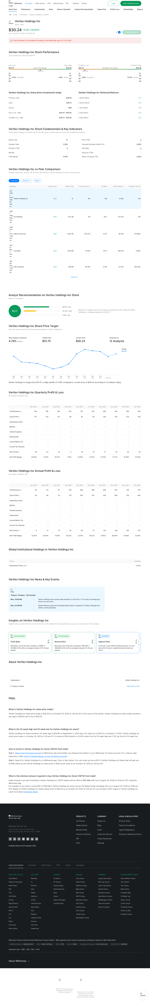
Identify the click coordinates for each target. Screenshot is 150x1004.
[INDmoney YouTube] (23, 839)
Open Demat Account (131, 3)
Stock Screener (103, 907)
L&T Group (79, 903)
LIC (10, 918)
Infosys (11, 900)
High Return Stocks (105, 896)
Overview (14, 181)
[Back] (10, 15)
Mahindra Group (81, 900)
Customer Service (104, 834)
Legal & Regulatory (127, 830)
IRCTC (11, 910)
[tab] (16, 866)
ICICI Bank (12, 896)
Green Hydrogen (59, 900)
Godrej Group (80, 907)
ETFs (49, 3)
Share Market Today (128, 878)
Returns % (26, 181)
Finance (34, 921)
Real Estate (35, 907)
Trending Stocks (126, 907)
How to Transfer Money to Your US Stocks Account (45, 756)
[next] (139, 641)
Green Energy (58, 885)
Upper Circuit (125, 900)
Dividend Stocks (104, 893)
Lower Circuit (125, 903)
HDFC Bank (13, 885)
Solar (55, 893)
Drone (55, 896)
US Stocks (28, 3)
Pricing (84, 3)
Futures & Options (83, 834)
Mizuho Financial (20, 234)
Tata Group (80, 878)
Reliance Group (81, 885)
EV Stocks (57, 882)
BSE (32, 949)
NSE (27, 949)
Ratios (37, 181)
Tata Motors (13, 878)
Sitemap (100, 843)
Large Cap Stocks (104, 878)
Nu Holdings (18, 217)
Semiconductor (58, 889)
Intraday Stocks (126, 914)
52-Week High (126, 893)
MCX (38, 949)
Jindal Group (80, 914)
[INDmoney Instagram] (27, 839)
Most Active (125, 889)
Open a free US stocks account (28, 753)
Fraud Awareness (104, 838)
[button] (118, 32)
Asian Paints (13, 928)
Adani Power (13, 907)
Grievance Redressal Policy (130, 834)
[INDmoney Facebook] (10, 839)
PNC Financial (19, 267)
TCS (10, 893)
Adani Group (80, 882)
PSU (32, 910)
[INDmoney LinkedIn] (14, 839)
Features (76, 3)
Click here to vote (133, 686)
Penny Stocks (103, 889)
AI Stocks (56, 878)
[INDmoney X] (19, 839)
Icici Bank (17, 251)
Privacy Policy (125, 821)
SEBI (23, 949)
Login (113, 3)
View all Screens (104, 903)
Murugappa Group (82, 918)
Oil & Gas (34, 925)
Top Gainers (125, 882)
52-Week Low (125, 896)
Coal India (12, 925)
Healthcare (35, 928)
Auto (32, 889)
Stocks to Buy (126, 910)
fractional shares (31, 792)
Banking (34, 878)
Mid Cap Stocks (104, 882)
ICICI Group (80, 910)
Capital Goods (36, 918)
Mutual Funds (58, 3)
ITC (10, 914)
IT (32, 882)
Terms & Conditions (127, 825)
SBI (10, 889)
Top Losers (125, 885)
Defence (34, 896)
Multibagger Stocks (105, 900)
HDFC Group (80, 896)
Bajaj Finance (13, 903)
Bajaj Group (80, 889)
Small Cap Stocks (104, 885)
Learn (99, 830)
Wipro (11, 921)
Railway (34, 914)
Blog (99, 825)
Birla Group (80, 893)
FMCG (33, 893)
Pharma (34, 885)
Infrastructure (36, 903)
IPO (67, 3)
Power (33, 900)
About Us (101, 821)
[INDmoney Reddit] (32, 839)
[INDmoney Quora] (36, 839)
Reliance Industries (15, 882)
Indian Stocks (40, 3)
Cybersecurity (58, 903)
